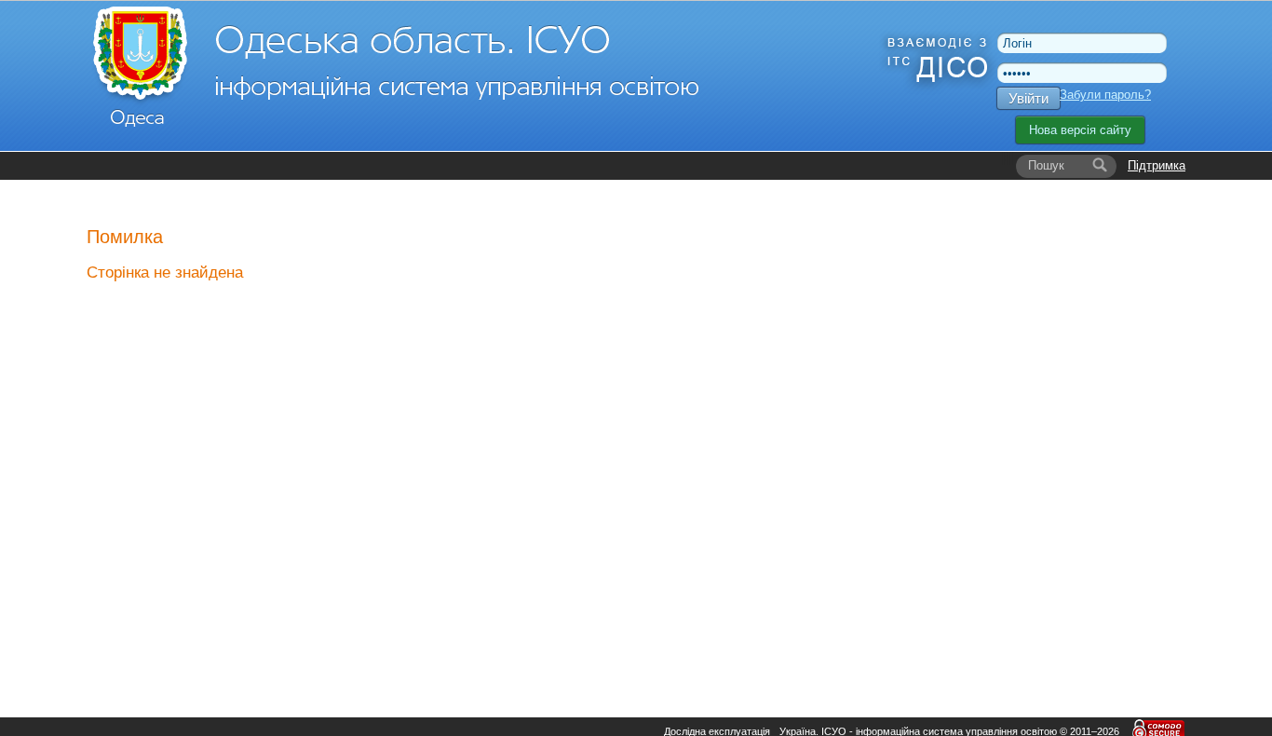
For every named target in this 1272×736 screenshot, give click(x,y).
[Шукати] (1099, 165)
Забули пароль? (1105, 95)
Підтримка (1156, 165)
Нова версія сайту (1080, 130)
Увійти (1028, 98)
